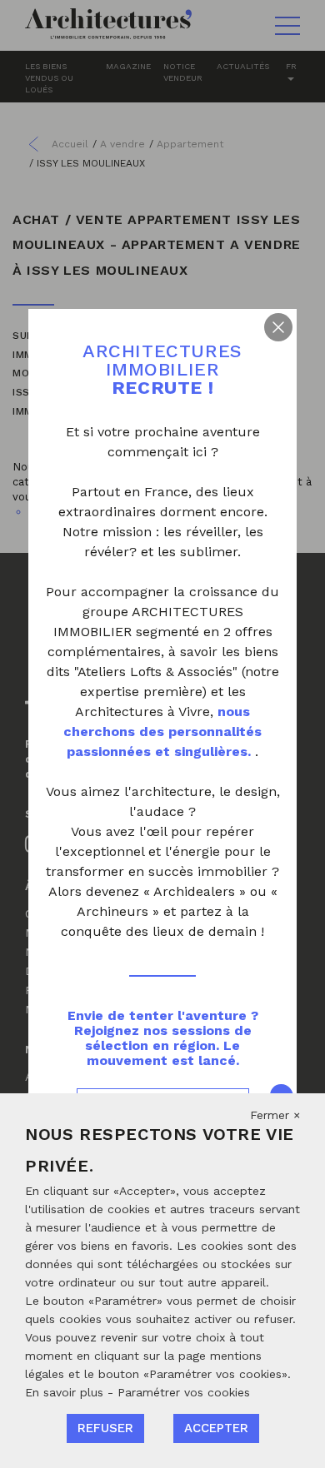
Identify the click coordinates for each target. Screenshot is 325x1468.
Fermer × (275, 1115)
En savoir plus (66, 1392)
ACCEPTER (216, 1428)
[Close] (278, 327)
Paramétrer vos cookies (184, 1392)
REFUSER (105, 1428)
